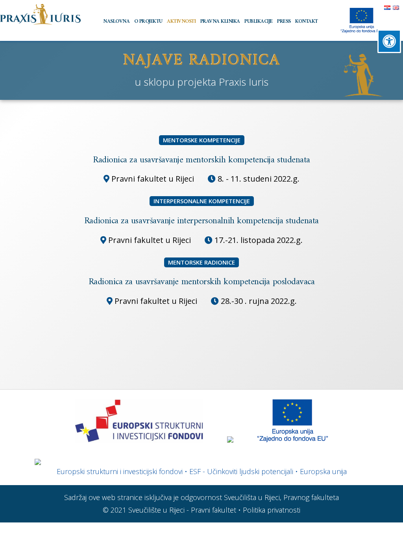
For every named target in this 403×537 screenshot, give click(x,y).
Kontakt (306, 21)
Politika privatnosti (271, 510)
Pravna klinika (220, 21)
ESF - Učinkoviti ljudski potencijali (241, 471)
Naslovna (116, 21)
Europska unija (323, 471)
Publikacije (258, 21)
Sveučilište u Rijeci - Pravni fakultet (182, 510)
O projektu (148, 21)
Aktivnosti (181, 21)
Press (284, 21)
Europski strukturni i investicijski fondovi (120, 471)
